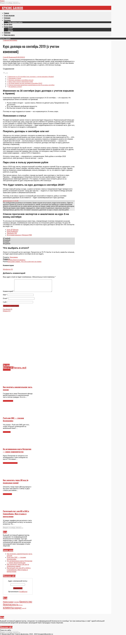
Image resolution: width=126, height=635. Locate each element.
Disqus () (7, 311)
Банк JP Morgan (12, 230)
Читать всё (19, 367)
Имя (5, 295)
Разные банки (8, 26)
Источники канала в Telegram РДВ (19, 235)
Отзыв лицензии (9, 15)
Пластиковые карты (15, 22)
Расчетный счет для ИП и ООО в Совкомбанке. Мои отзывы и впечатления (16, 514)
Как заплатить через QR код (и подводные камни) (15, 481)
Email (5, 298)
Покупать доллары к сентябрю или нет (20, 80)
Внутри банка (8, 24)
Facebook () (7, 309)
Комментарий (8, 291)
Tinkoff (10, 29)
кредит (18, 607)
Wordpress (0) (8, 269)
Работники (8, 602)
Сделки (16, 602)
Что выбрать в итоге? (15, 86)
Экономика (7, 20)
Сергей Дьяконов (9, 57)
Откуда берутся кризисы (16, 260)
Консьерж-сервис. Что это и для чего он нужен (24, 261)
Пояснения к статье (14, 78)
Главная (6, 13)
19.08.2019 (20, 57)
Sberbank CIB (12, 233)
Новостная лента (9, 35)
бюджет (21, 605)
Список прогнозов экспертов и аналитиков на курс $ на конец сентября (31, 85)
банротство (25, 601)
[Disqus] (39, 336)
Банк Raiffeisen (12, 231)
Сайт (5, 302)
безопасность (11, 604)
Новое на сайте (8, 368)
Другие (10, 30)
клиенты (8, 607)
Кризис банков (12, 8)
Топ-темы (6, 365)
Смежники (7, 32)
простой (24, 608)
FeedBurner (23, 591)
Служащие (7, 18)
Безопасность (8, 401)
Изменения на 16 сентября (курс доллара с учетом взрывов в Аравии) (31, 76)
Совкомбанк (7, 494)
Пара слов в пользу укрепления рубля (20, 81)
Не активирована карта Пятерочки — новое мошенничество (17, 450)
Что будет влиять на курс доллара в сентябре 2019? (25, 83)
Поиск (2, 1)
